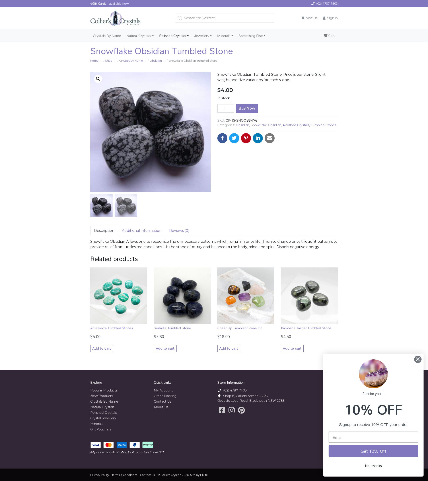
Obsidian (242, 125)
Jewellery (201, 35)
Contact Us (162, 401)
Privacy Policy (99, 475)
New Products (101, 396)
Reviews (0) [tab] (179, 230)
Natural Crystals (138, 35)
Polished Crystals (172, 35)
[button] (98, 79)
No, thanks (373, 465)
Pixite (204, 475)
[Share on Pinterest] (246, 138)
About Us (161, 407)
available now (119, 3)
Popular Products (103, 390)
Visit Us (311, 18)
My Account (163, 390)
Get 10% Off (373, 450)
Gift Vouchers (100, 429)
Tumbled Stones (323, 125)
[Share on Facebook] (222, 138)
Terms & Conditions (124, 475)
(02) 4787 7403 (327, 3)
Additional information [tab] (142, 230)
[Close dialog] (418, 359)
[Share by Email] (270, 138)
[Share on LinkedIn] (258, 138)
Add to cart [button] (101, 348)
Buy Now (247, 108)
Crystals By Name (107, 35)
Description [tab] (104, 230)
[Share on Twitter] (234, 138)
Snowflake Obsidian (266, 125)
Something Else (251, 35)
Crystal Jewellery (103, 418)
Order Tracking (165, 396)
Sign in (332, 18)
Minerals (223, 35)
